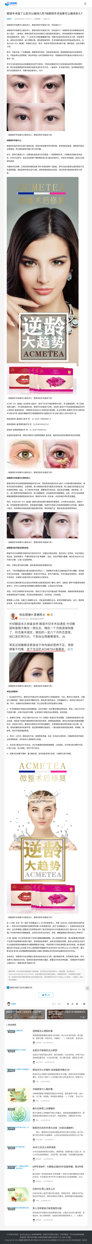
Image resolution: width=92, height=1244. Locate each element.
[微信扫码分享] (68, 1004)
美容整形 (37, 19)
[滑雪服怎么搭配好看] (18, 1036)
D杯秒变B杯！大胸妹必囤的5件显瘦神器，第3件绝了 (58, 1168)
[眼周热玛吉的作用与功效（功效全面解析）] (18, 1133)
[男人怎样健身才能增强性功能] (18, 1214)
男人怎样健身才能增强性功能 (47, 1208)
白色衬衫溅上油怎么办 (44, 1189)
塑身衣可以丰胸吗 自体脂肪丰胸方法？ (52, 1070)
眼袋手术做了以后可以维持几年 (21, 987)
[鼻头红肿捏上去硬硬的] (18, 1114)
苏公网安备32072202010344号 (59, 1240)
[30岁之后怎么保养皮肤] (18, 1153)
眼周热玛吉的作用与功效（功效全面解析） (54, 1128)
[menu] (85, 4)
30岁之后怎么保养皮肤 (44, 1147)
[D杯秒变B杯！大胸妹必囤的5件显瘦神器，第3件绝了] (18, 1172)
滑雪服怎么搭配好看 (43, 1031)
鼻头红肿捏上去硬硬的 (44, 1108)
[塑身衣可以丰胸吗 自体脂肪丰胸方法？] (18, 1075)
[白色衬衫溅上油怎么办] (18, 1194)
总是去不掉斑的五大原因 (45, 1050)
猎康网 (9, 19)
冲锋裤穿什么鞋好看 (43, 1089)
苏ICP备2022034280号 (39, 1240)
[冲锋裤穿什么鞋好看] (18, 1095)
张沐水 (84, 1240)
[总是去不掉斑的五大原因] (18, 1056)
